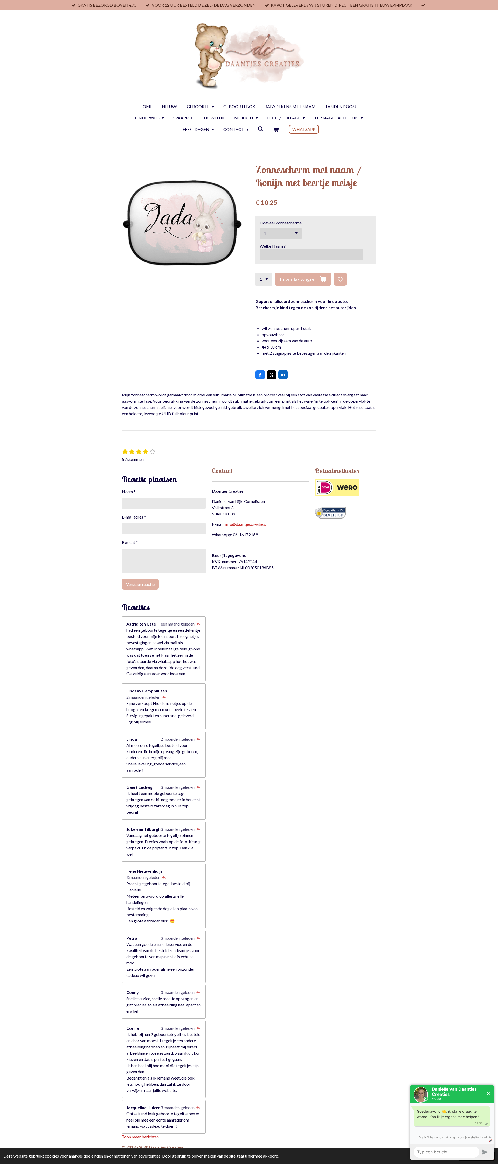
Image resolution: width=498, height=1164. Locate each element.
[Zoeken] (260, 128)
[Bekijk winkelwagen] (275, 129)
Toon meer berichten (140, 1136)
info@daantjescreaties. (245, 524)
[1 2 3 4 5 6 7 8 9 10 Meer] (263, 279)
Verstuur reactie (140, 584)
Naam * (128, 491)
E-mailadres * (134, 516)
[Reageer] (198, 623)
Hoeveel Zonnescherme (281, 222)
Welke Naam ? (273, 246)
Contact (222, 471)
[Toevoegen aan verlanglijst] (340, 279)
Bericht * (130, 542)
